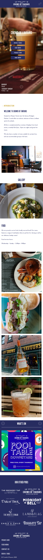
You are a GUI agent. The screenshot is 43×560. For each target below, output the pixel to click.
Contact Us (5, 549)
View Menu (18, 48)
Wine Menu (18, 57)
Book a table (18, 43)
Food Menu (5, 544)
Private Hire (18, 53)
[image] (22, 3)
